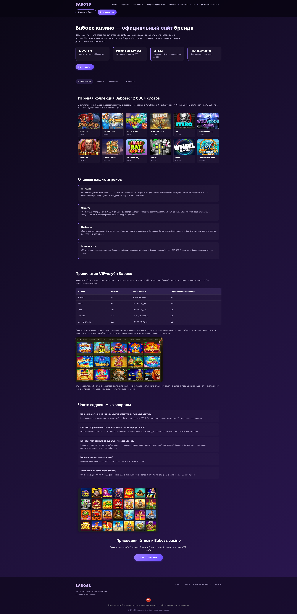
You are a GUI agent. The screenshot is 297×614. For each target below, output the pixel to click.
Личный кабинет (86, 12)
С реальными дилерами (209, 4)
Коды (114, 4)
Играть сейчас (84, 67)
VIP (193, 4)
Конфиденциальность (202, 584)
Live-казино (114, 81)
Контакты (217, 584)
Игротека (125, 4)
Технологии (130, 81)
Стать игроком (107, 12)
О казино (184, 4)
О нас (177, 584)
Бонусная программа (156, 4)
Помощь (172, 4)
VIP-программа (84, 81)
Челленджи (138, 4)
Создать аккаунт (148, 557)
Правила (186, 584)
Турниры (100, 81)
